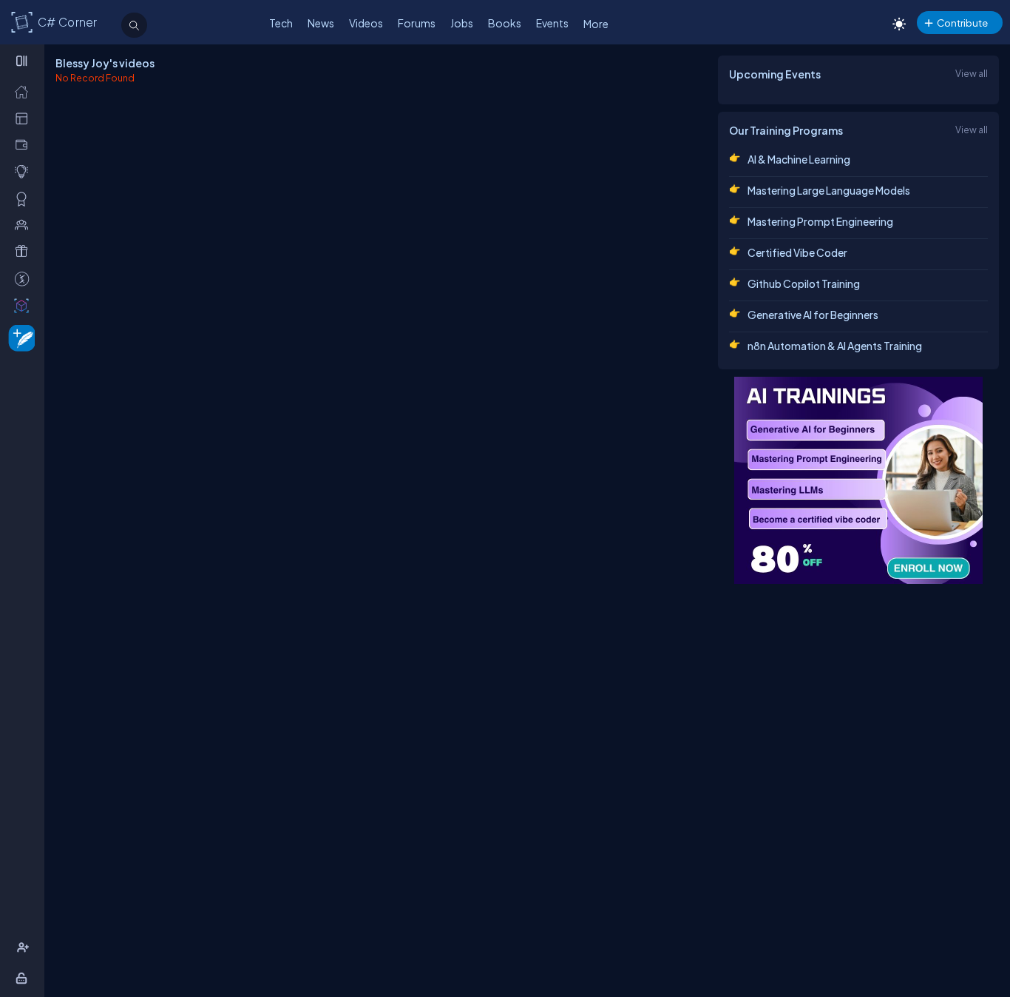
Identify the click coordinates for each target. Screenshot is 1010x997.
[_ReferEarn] (24, 250)
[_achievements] (24, 198)
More (596, 23)
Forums (416, 23)
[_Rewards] (24, 278)
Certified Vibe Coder (797, 252)
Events (552, 23)
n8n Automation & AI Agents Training (835, 345)
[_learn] (24, 171)
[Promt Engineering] (858, 480)
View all (971, 73)
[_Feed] (24, 91)
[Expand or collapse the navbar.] (23, 61)
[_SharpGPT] (24, 305)
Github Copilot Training (804, 283)
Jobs (461, 23)
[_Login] (24, 977)
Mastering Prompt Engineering (820, 221)
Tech (281, 23)
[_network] (24, 224)
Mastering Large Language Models (829, 190)
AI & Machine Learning (799, 159)
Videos (366, 23)
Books (504, 23)
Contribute (962, 22)
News (321, 23)
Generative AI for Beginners (813, 314)
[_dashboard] (24, 117)
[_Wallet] (24, 144)
